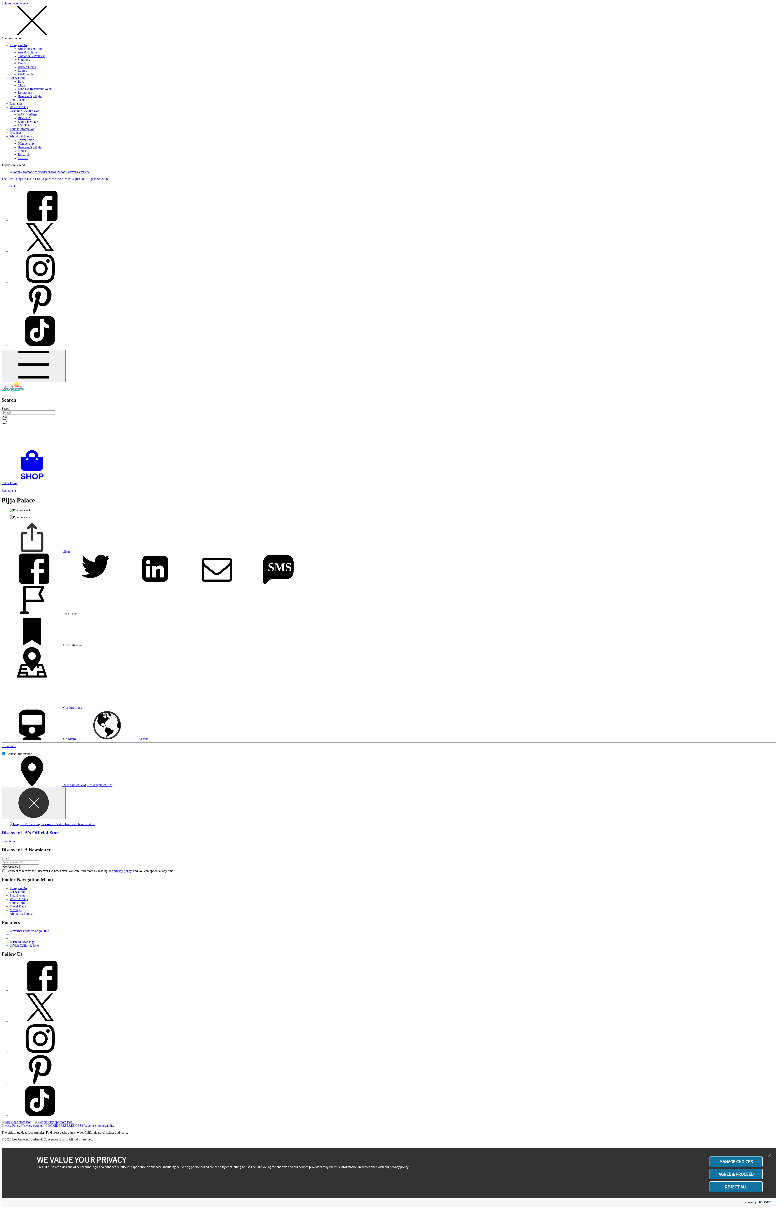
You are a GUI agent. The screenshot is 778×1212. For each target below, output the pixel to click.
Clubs (21, 85)
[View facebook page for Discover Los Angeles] (40, 220)
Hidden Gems (27, 67)
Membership (26, 143)
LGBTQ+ (24, 125)
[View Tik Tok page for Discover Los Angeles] (40, 345)
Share (66, 551)
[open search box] (389, 434)
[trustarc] (764, 1202)
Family (22, 63)
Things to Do (18, 45)
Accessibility (106, 1125)
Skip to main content (15, 3)
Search (6, 408)
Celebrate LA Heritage (24, 110)
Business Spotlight (30, 96)
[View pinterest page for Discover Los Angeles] (40, 313)
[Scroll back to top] (3, 1147)
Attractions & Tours (30, 48)
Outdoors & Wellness (31, 56)
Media (22, 151)
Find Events (17, 100)
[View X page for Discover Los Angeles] (40, 251)
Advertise (89, 1125)
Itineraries (16, 103)
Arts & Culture (27, 52)
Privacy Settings (32, 1125)
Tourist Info (17, 902)
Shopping (24, 59)
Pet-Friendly (26, 74)
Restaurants (25, 92)
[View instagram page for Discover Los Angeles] (40, 282)
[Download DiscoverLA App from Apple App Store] (16, 1122)
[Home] (13, 391)
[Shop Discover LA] (34, 479)
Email (5, 858)
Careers (23, 158)
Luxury (22, 70)
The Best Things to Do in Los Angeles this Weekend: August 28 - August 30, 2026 (55, 179)
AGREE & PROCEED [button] (736, 1174)
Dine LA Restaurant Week (35, 89)
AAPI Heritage (27, 114)
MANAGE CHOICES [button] (736, 1161)
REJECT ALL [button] (736, 1187)
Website (142, 739)
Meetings (15, 132)
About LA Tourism (22, 136)
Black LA (24, 118)
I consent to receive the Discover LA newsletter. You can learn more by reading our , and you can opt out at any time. (90, 871)
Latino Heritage (28, 121)
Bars (21, 81)
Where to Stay (19, 107)
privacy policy (122, 871)
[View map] (32, 676)
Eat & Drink (18, 78)
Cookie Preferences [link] (63, 1125)
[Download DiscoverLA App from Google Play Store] (54, 1122)
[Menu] (34, 366)
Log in (14, 185)
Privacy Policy (11, 1125)
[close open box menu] (32, 34)
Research (24, 154)
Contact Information (19, 754)
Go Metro (69, 739)
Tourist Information (22, 129)
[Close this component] (34, 803)
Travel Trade (26, 140)
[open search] (389, 434)
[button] (770, 1155)
